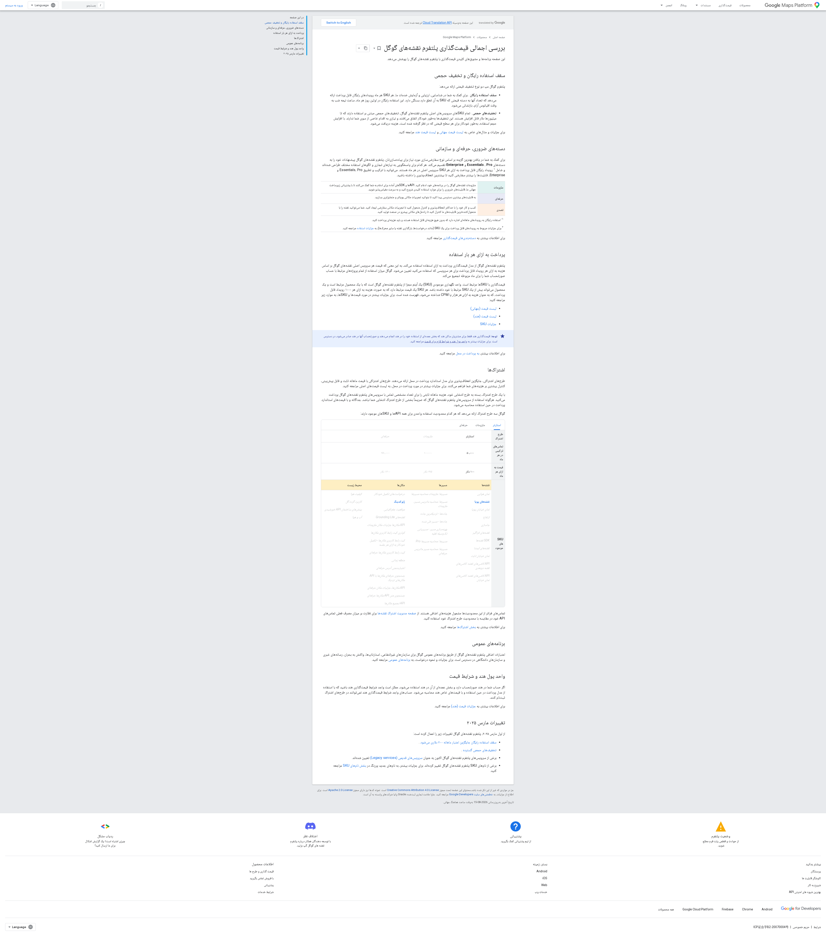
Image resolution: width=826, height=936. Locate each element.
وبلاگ (683, 5)
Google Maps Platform (457, 37)
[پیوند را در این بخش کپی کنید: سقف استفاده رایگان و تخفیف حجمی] (430, 75)
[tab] (497, 425)
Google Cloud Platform (698, 909)
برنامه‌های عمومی (399, 660)
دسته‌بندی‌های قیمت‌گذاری (459, 238)
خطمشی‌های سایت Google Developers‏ (471, 794)
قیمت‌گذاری (725, 5)
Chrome (747, 909)
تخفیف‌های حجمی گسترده (479, 750)
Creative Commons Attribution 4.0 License (413, 790)
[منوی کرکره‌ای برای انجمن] (660, 5)
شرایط (817, 927)
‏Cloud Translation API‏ (437, 22)
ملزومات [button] (480, 425)
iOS (544, 878)
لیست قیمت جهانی (451, 132)
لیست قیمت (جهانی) (483, 308)
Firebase (728, 909)
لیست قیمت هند (425, 132)
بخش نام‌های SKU (354, 765)
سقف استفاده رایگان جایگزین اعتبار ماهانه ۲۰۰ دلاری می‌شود (458, 742)
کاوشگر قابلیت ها (811, 878)
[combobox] (83, 5)
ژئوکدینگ (399, 501)
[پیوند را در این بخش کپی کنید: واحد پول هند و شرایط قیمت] (445, 676)
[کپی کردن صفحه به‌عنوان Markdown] (366, 48)
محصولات (744, 5)
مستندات (706, 5)
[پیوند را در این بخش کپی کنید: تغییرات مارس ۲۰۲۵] (462, 723)
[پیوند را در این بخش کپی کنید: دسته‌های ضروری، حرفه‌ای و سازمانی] (431, 148)
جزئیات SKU (488, 324)
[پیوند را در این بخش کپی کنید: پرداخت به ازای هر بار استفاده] (444, 254)
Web (544, 885)
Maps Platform (796, 5)
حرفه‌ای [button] (463, 425)
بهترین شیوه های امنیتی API (805, 892)
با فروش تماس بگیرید (262, 878)
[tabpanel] (413, 518)
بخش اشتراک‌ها (466, 627)
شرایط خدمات (266, 892)
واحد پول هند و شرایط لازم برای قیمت (445, 341)
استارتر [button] (497, 425)
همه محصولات (666, 909)
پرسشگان (816, 871)
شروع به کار (814, 885)
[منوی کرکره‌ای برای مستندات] (695, 5)
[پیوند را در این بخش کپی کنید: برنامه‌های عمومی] (467, 643)
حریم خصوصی (801, 927)
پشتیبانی (269, 885)
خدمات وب (541, 892)
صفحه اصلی (499, 37)
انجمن (669, 5)
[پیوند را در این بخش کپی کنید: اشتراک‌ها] (483, 370)
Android (541, 871)
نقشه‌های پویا (482, 501)
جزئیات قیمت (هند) (463, 706)
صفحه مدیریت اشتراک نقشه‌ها (397, 613)
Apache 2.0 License (340, 790)
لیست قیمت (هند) (484, 316)
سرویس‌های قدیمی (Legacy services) (396, 758)
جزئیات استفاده (365, 228)
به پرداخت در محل (467, 353)
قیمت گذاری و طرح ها (261, 871)
